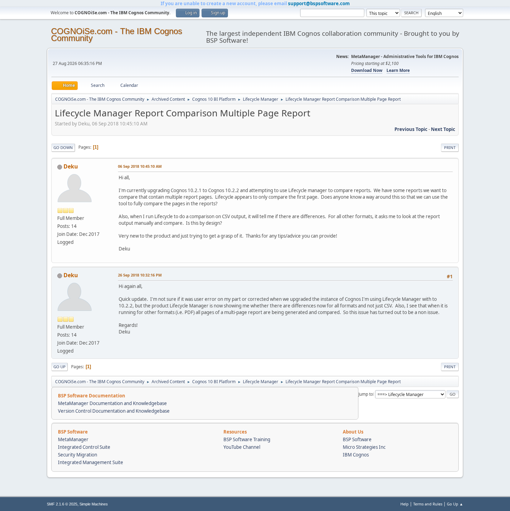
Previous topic (410, 129)
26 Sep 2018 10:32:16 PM (140, 275)
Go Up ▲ (455, 503)
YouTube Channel (241, 447)
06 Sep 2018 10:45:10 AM (140, 166)
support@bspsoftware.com (319, 3)
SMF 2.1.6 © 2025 (62, 504)
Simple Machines (93, 504)
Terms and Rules (427, 503)
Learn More (398, 70)
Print (450, 147)
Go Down (63, 147)
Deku (70, 166)
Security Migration (77, 455)
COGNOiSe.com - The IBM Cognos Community (116, 34)
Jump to (365, 394)
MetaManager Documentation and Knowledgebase (112, 403)
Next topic (443, 129)
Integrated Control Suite (84, 447)
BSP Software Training (246, 439)
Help (404, 503)
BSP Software (357, 439)
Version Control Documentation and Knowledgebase (114, 411)
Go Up (59, 366)
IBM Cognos (356, 455)
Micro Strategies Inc (364, 447)
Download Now (366, 70)
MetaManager (73, 439)
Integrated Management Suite (90, 462)
